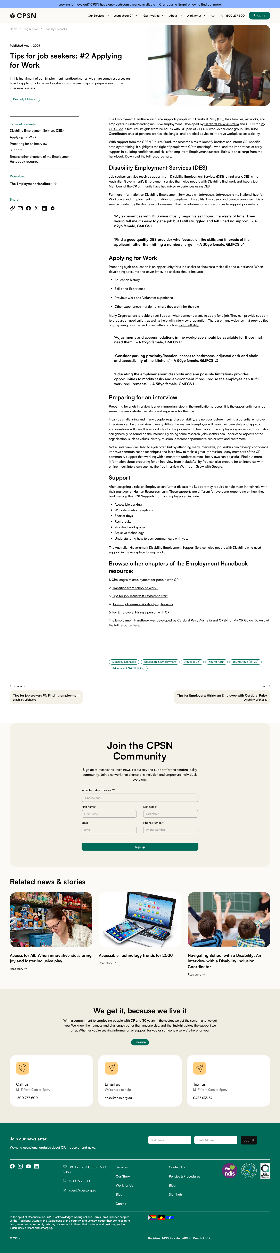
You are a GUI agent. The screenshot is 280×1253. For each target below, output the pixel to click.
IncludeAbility (191, 461)
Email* (86, 823)
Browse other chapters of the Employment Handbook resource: (40, 158)
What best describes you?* (98, 790)
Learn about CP (123, 15)
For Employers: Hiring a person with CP (141, 612)
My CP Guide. (243, 620)
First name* (89, 807)
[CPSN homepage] (23, 15)
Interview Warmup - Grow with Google (194, 466)
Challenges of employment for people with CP (145, 579)
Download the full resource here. (148, 156)
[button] (98, 15)
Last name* (150, 807)
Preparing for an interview (28, 143)
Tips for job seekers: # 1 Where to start (139, 595)
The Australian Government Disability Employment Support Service (157, 547)
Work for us (194, 15)
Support (16, 150)
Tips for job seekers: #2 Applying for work (143, 604)
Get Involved (151, 15)
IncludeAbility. (189, 325)
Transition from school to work (135, 587)
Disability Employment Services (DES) (37, 130)
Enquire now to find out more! (200, 4)
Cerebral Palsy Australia (221, 123)
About (173, 15)
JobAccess (223, 194)
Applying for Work (23, 137)
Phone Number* (153, 823)
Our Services (96, 15)
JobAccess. (206, 194)
